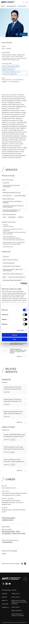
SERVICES (4, 593)
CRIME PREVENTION (16, 610)
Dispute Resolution (8, 199)
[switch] (25, 314)
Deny (14, 339)
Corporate (6, 183)
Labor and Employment (9, 236)
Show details (20, 330)
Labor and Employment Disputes (11, 238)
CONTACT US (5, 607)
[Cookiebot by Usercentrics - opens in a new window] (20, 284)
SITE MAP (13, 590)
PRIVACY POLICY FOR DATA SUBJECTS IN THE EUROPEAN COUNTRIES (19, 602)
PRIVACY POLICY (15, 597)
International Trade (8, 246)
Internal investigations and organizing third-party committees (14, 233)
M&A (4, 190)
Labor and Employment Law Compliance (13, 239)
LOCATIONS (5, 604)
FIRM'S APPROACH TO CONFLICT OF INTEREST (17, 614)
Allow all (14, 335)
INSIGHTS (4, 597)
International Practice (9, 214)
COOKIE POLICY (15, 607)
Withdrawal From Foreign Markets (12, 244)
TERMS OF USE (15, 593)
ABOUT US (4, 600)
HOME (2, 6)
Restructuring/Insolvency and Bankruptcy (14, 242)
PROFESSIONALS (11, 6)
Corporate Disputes (8, 226)
